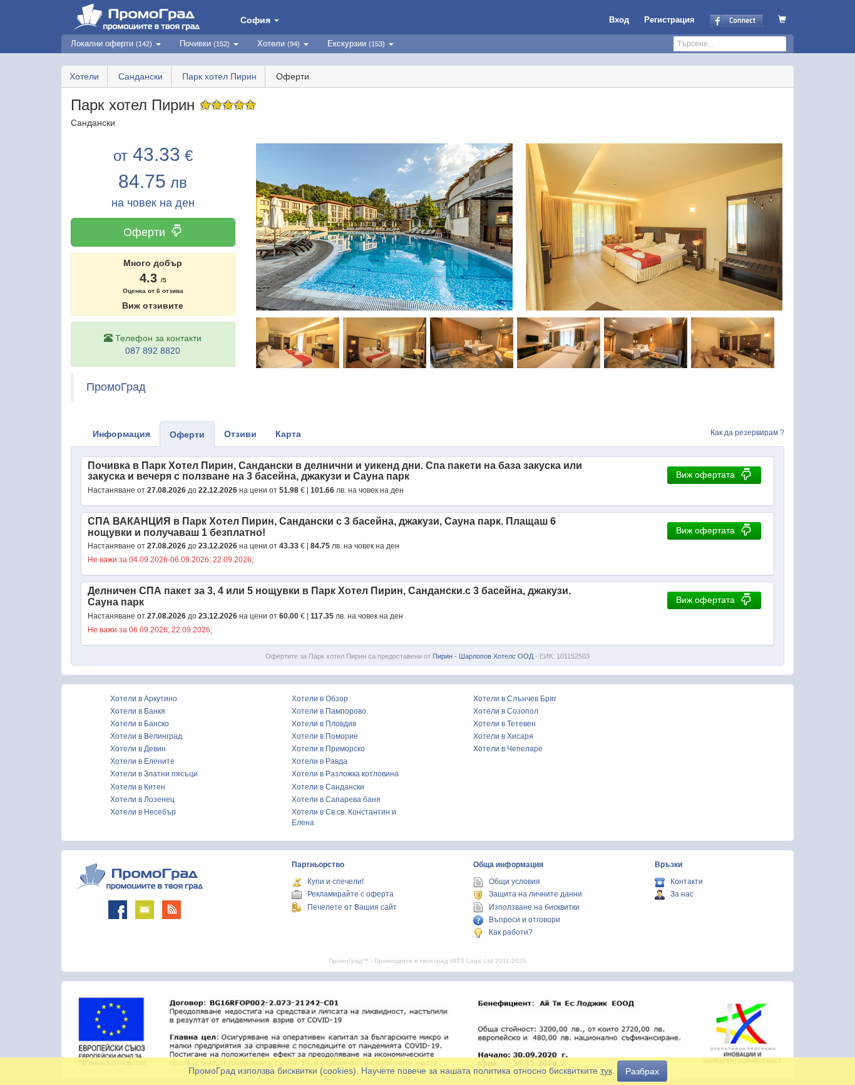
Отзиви (240, 434)
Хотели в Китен (137, 787)
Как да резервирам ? (747, 432)
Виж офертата (705, 475)
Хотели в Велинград (146, 736)
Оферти (144, 232)
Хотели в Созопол (505, 711)
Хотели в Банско (139, 723)
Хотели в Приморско (328, 748)
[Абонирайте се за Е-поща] (144, 909)
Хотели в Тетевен (504, 723)
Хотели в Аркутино (143, 698)
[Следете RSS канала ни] (171, 909)
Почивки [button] (205, 43)
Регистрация (669, 19)
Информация (121, 434)
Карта (288, 434)
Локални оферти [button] (111, 43)
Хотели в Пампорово (329, 711)
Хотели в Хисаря (503, 736)
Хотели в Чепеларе (508, 748)
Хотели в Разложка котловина (345, 773)
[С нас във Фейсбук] (117, 909)
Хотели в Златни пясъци (154, 773)
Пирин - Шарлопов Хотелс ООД (483, 656)
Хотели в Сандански (328, 787)
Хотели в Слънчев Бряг (514, 698)
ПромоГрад (116, 387)
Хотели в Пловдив (324, 723)
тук (606, 1071)
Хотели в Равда (319, 761)
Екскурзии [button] (356, 43)
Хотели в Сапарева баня (336, 799)
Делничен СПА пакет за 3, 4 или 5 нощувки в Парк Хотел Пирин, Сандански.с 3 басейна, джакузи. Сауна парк (329, 596)
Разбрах (642, 1071)
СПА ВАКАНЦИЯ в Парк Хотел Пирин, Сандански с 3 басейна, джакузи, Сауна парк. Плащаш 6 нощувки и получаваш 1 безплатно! (322, 527)
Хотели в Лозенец (142, 799)
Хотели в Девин (138, 748)
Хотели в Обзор (320, 698)
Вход (619, 19)
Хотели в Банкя (137, 711)
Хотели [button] (278, 43)
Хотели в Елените (142, 761)
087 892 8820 (152, 351)
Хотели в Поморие (325, 736)
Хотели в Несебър (143, 812)
